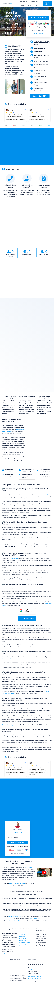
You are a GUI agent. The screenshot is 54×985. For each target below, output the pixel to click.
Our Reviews (22, 936)
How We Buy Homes (24, 940)
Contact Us (30, 978)
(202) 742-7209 (31, 969)
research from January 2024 (14, 916)
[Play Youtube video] (44, 872)
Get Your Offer (22, 938)
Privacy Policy (22, 944)
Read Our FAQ (37, 978)
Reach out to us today (7, 725)
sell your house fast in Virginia (17, 883)
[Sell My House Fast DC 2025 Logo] (7, 2)
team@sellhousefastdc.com (34, 976)
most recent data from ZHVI (14, 920)
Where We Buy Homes (24, 942)
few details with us (13, 543)
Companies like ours (13, 558)
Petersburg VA (28, 867)
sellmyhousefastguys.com (8, 953)
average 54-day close (35, 918)
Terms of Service (23, 946)
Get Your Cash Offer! (38, 18)
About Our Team (23, 934)
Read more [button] (8, 774)
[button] (9, 470)
